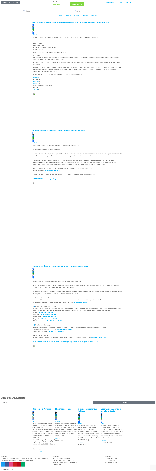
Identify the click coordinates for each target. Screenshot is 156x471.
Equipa (120, 3)
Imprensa (85, 15)
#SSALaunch (44, 179)
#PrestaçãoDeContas (57, 342)
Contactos (128, 3)
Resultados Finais (63, 408)
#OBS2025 (36, 179)
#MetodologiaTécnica (84, 342)
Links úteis (94, 15)
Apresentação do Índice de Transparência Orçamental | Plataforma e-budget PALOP (60, 266)
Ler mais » (35, 447)
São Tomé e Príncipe (41, 408)
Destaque (68, 15)
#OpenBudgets (53, 179)
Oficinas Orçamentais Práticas (87, 409)
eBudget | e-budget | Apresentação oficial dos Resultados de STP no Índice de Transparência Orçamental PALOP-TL (71, 22)
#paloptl (35, 90)
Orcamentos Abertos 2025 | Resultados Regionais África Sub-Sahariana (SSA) (58, 130)
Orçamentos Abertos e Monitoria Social (111, 409)
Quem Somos (110, 3)
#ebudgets (36, 81)
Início (60, 15)
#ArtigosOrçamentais (70, 342)
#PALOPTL (94, 342)
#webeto (35, 83)
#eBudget (36, 77)
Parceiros (76, 15)
